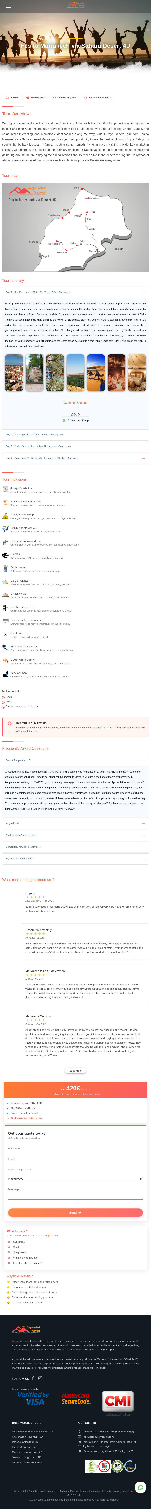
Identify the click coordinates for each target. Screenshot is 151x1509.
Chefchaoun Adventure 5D (27, 1436)
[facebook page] (34, 1378)
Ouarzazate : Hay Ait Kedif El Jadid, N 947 (108, 1451)
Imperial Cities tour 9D (25, 1441)
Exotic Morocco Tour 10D (26, 1447)
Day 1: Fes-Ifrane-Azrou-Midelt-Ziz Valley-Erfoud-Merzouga (38, 292)
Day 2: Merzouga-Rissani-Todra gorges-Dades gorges (35, 434)
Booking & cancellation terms (26, 1118)
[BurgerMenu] (8, 7)
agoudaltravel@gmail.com (98, 1436)
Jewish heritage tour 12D (26, 1457)
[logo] (76, 3)
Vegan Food (12, 823)
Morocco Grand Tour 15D (27, 1462)
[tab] (75, 292)
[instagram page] (41, 1378)
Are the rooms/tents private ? (21, 835)
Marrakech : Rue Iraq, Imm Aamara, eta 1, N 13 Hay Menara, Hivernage (107, 1444)
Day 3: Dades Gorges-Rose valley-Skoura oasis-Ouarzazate (38, 446)
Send (73, 1212)
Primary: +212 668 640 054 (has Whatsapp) (108, 1431)
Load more (75, 1070)
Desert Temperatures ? (18, 760)
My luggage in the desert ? (20, 858)
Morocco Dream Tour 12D (27, 1452)
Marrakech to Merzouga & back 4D (32, 1431)
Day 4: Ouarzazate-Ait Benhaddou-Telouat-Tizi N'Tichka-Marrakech (42, 458)
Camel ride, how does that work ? (23, 846)
